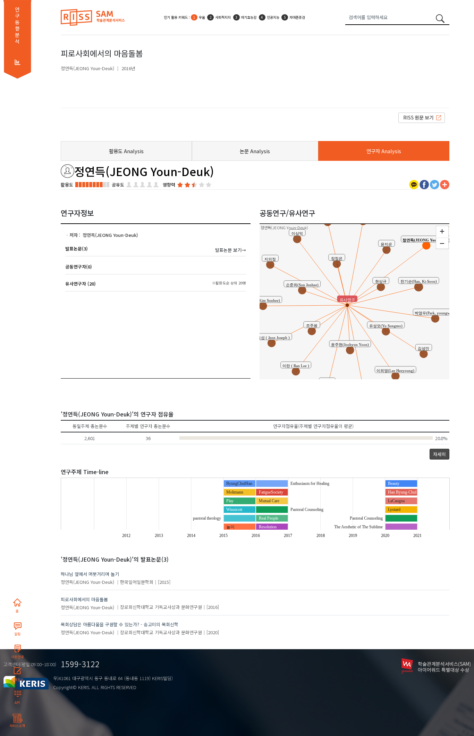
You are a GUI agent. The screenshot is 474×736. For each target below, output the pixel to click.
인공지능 (273, 17)
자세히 (439, 454)
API (17, 702)
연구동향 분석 (17, 25)
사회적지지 (223, 17)
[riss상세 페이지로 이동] (421, 117)
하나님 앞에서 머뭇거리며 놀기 (90, 574)
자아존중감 (297, 17)
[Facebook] (424, 184)
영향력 (169, 184)
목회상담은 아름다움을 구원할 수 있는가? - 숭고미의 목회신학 (119, 624)
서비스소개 (17, 725)
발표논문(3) (76, 248)
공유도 (118, 184)
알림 (17, 633)
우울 (202, 17)
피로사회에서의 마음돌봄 (84, 599)
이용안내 (17, 656)
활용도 (67, 184)
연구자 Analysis (383, 151)
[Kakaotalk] (413, 184)
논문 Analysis (255, 151)
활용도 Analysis (126, 151)
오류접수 (17, 679)
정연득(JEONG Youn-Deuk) (87, 68)
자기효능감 (248, 17)
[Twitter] (434, 184)
